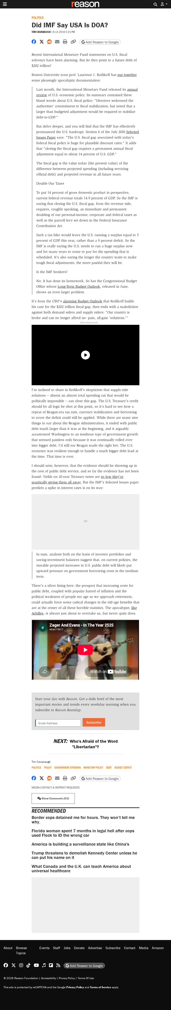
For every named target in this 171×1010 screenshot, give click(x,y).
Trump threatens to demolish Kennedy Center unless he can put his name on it (84, 855)
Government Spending (67, 767)
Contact (129, 948)
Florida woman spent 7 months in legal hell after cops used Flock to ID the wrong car (83, 833)
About (8, 948)
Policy (47, 767)
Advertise (95, 948)
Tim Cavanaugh (41, 32)
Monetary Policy (93, 767)
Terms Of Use (86, 978)
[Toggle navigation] (5, 4)
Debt (109, 767)
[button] (164, 4)
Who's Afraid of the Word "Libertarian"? (85, 743)
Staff (56, 948)
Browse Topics (21, 950)
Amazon (158, 948)
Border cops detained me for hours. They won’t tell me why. (83, 819)
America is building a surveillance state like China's (80, 844)
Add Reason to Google (102, 42)
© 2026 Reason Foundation (21, 978)
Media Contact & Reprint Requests (55, 787)
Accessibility (48, 978)
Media (143, 948)
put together (127, 75)
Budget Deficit (123, 767)
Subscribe (93, 722)
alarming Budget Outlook (82, 301)
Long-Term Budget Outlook (79, 286)
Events (44, 948)
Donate (79, 948)
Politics (38, 17)
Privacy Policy (67, 978)
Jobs (67, 948)
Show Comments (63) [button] (55, 798)
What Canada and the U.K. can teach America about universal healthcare (81, 868)
